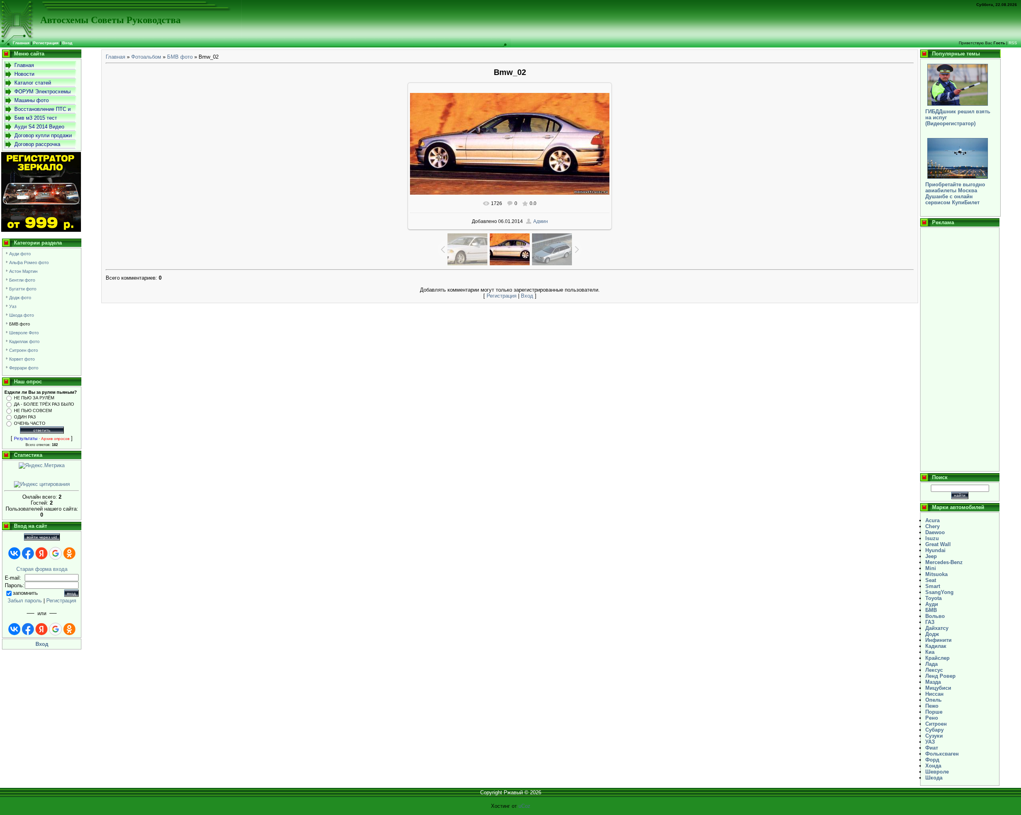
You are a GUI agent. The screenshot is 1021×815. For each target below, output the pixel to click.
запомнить (25, 593)
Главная (115, 57)
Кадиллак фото (24, 341)
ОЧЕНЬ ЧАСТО (29, 423)
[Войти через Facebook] (28, 553)
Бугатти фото (22, 288)
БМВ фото (19, 324)
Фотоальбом (146, 57)
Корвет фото (22, 359)
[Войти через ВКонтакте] (14, 553)
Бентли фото (22, 280)
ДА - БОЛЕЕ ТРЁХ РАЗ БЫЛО (44, 404)
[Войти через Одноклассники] (69, 553)
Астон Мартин (23, 271)
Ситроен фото (23, 350)
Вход (67, 43)
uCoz (524, 806)
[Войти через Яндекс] (41, 553)
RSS (1013, 43)
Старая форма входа (41, 569)
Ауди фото (20, 253)
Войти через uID (42, 537)
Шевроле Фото (24, 332)
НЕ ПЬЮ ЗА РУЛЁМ (34, 397)
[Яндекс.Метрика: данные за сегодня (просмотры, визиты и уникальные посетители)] (42, 465)
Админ (540, 221)
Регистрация (46, 43)
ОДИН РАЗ (25, 416)
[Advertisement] (959, 349)
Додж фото (20, 297)
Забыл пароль (25, 601)
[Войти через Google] (55, 553)
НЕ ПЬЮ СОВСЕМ (33, 410)
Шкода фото (21, 315)
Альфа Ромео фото (29, 262)
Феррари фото (23, 367)
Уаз (12, 306)
